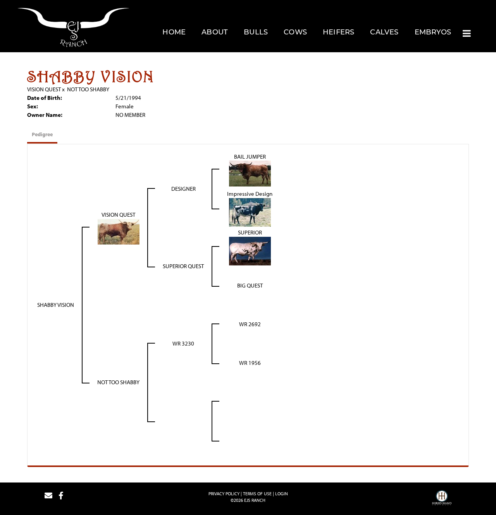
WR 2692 (250, 324)
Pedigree (42, 134)
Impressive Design (249, 193)
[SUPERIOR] (250, 250)
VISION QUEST (44, 89)
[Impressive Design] (250, 211)
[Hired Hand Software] (441, 498)
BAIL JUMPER (250, 156)
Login (281, 493)
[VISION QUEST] (119, 230)
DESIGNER (183, 188)
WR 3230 (183, 343)
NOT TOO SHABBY (88, 89)
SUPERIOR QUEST (183, 266)
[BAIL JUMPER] (250, 172)
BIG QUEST (250, 285)
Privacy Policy (223, 493)
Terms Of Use (257, 493)
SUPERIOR (250, 232)
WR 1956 (250, 362)
